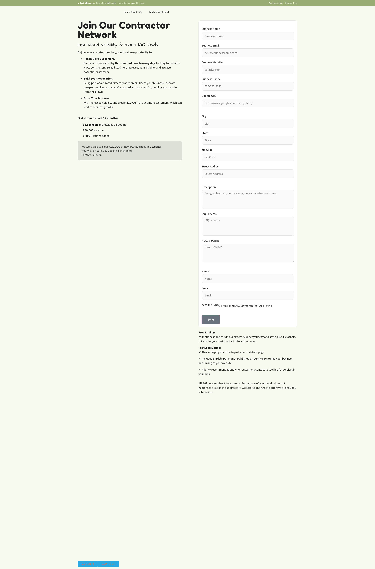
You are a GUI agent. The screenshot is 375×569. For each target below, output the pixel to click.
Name (205, 271)
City (204, 116)
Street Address (211, 166)
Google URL (209, 95)
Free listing (228, 306)
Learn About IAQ (133, 12)
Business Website (212, 62)
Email (205, 288)
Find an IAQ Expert (159, 12)
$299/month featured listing (254, 306)
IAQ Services (209, 214)
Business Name (211, 29)
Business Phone (211, 79)
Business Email (211, 45)
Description (209, 187)
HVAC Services (210, 240)
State (205, 133)
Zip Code (207, 149)
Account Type (210, 305)
